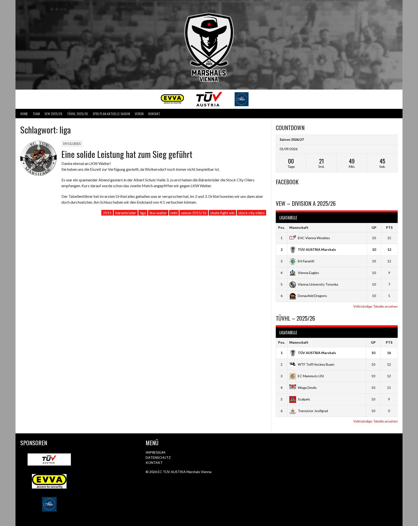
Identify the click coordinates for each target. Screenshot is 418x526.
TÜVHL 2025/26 (77, 113)
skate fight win (222, 212)
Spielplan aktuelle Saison (111, 113)
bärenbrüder (125, 212)
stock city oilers (251, 212)
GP (374, 227)
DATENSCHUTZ (158, 457)
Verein (139, 113)
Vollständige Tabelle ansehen (375, 306)
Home (24, 113)
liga (143, 212)
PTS (389, 227)
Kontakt (154, 113)
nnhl (174, 212)
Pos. (281, 227)
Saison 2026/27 (292, 139)
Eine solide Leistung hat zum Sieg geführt (126, 154)
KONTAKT (154, 462)
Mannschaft (298, 227)
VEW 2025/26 (53, 113)
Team (36, 113)
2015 (107, 212)
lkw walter (158, 212)
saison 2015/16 (194, 212)
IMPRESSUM (155, 452)
